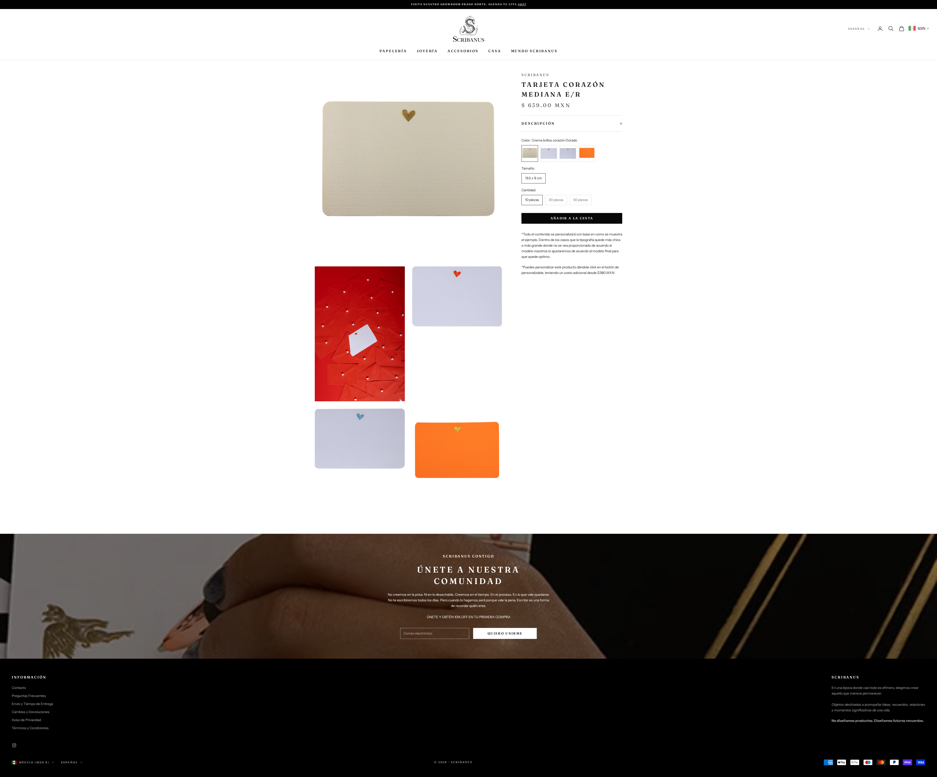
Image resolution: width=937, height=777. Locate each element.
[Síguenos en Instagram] (14, 745)
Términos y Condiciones (30, 728)
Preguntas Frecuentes (29, 696)
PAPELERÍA (393, 51)
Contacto (19, 688)
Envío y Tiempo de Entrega (32, 704)
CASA (494, 51)
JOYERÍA (427, 51)
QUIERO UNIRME (505, 633)
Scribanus (535, 75)
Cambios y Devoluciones (31, 712)
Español (856, 28)
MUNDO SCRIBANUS (534, 51)
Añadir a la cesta (571, 218)
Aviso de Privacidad (26, 720)
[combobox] (918, 28)
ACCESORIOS (463, 51)
